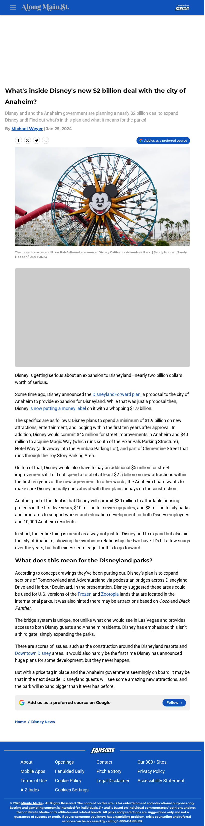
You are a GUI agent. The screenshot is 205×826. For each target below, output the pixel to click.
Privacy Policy (151, 771)
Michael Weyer (27, 128)
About (26, 762)
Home (20, 721)
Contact (104, 762)
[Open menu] (13, 8)
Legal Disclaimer (113, 780)
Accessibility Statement (161, 780)
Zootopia (110, 594)
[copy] (45, 140)
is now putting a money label (57, 408)
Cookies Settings (71, 789)
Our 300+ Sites (152, 762)
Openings (64, 762)
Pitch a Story (109, 771)
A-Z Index (30, 789)
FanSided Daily (69, 771)
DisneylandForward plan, (117, 394)
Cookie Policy (68, 780)
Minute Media (31, 803)
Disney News (43, 721)
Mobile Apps (32, 771)
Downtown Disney (33, 653)
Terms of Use (33, 780)
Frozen (85, 594)
